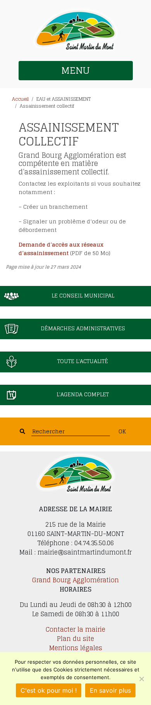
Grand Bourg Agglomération (75, 580)
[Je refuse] (141, 679)
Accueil (20, 99)
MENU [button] (75, 70)
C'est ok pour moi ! (49, 690)
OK (122, 431)
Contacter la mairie (75, 629)
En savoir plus (110, 690)
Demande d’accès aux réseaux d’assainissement (61, 249)
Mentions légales (75, 647)
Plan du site (75, 638)
